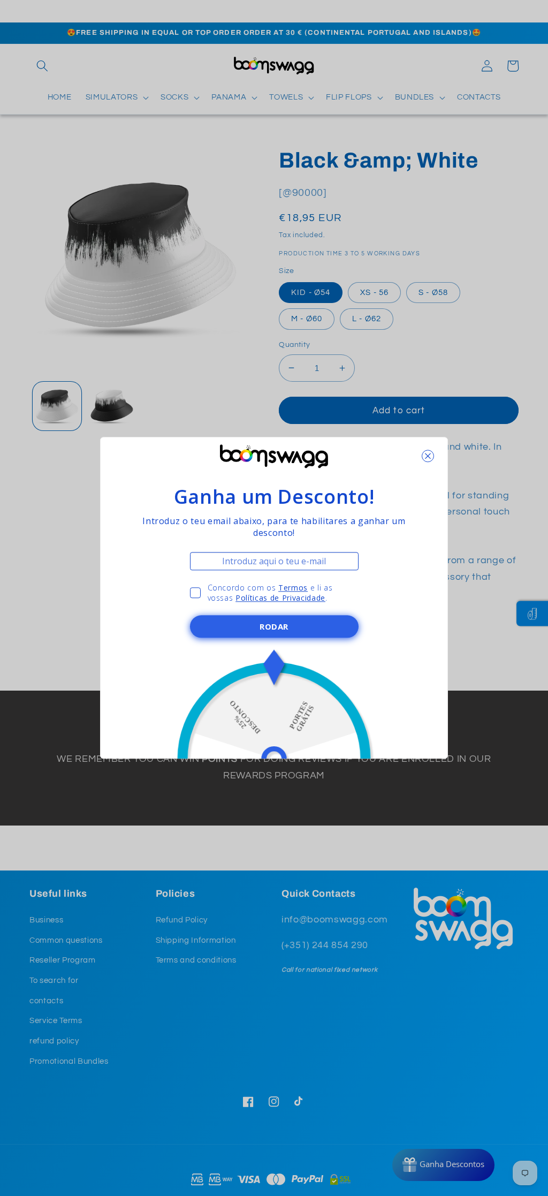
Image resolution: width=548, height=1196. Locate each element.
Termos (293, 587)
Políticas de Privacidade (280, 598)
